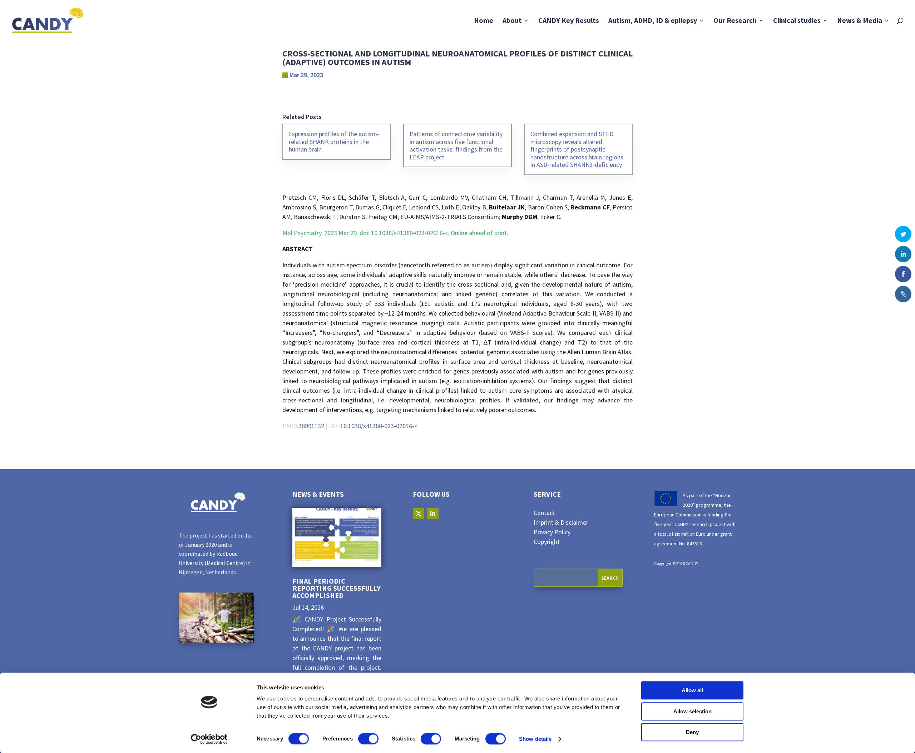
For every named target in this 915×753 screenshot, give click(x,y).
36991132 (311, 426)
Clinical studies (797, 21)
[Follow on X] (418, 513)
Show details (535, 739)
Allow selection (692, 711)
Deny (692, 732)
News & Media (859, 21)
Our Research (735, 21)
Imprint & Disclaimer (561, 522)
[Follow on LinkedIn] (433, 513)
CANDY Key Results (568, 21)
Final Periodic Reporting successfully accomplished (336, 588)
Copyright (547, 541)
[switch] (368, 738)
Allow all (692, 690)
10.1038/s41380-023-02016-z (378, 426)
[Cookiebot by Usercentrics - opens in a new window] (209, 739)
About (512, 21)
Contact (544, 513)
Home (483, 21)
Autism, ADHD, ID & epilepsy (652, 21)
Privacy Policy (552, 532)
